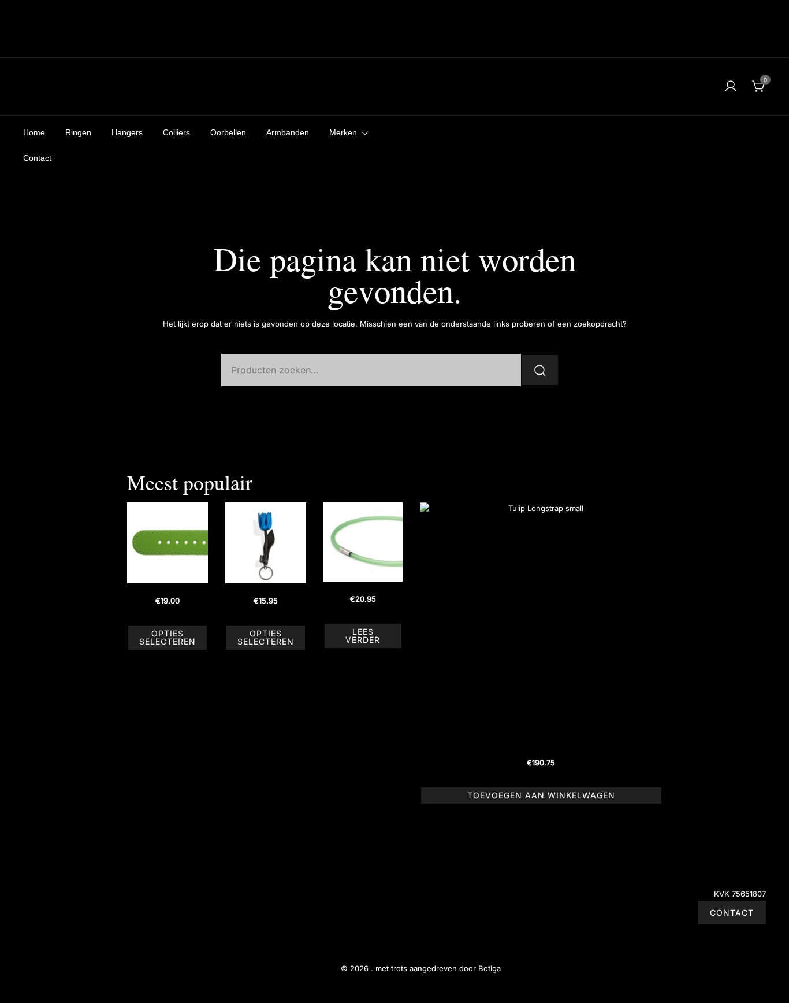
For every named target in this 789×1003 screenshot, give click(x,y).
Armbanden (287, 132)
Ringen (78, 132)
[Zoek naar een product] (30, 86)
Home (34, 132)
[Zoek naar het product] (540, 370)
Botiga (489, 968)
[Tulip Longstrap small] (541, 623)
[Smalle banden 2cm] (167, 542)
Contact (37, 157)
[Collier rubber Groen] (363, 542)
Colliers (176, 132)
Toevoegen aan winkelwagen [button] (541, 795)
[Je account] (731, 86)
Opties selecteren (167, 637)
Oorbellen (228, 132)
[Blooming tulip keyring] (265, 542)
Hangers (127, 132)
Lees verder (362, 636)
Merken (343, 132)
